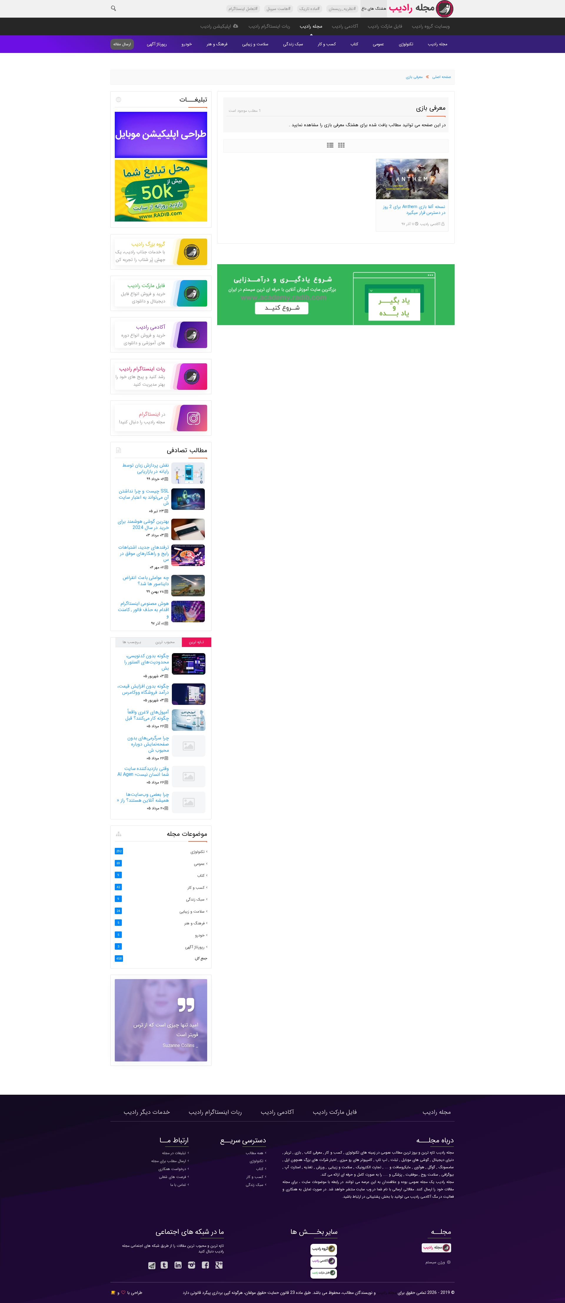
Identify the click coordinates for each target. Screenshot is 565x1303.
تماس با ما (178, 1185)
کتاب (354, 44)
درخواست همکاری (172, 1169)
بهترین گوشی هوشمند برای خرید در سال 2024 (143, 524)
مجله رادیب (311, 26)
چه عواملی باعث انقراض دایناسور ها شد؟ (146, 581)
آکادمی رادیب (345, 26)
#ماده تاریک (310, 9)
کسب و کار (327, 44)
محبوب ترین (165, 642)
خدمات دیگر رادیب (147, 1112)
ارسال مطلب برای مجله (168, 1161)
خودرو (187, 44)
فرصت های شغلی (172, 1177)
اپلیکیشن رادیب (216, 26)
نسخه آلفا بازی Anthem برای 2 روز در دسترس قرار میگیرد (414, 209)
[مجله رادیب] (421, 10)
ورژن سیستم (436, 1262)
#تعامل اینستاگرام (243, 9)
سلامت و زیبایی (255, 44)
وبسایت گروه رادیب (431, 26)
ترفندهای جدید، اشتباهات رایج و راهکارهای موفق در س (143, 553)
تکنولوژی (406, 44)
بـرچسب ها (132, 642)
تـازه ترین (196, 642)
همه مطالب (254, 1153)
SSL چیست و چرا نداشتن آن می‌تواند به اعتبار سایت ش (144, 497)
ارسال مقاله (122, 44)
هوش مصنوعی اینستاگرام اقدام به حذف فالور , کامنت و (143, 610)
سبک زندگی (293, 44)
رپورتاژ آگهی (157, 44)
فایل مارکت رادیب (385, 26)
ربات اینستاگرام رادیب (269, 26)
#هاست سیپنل (279, 9)
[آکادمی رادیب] (336, 324)
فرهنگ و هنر (217, 44)
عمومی (378, 44)
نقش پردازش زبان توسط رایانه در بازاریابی (145, 468)
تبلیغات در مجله (174, 1153)
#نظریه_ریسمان (342, 9)
